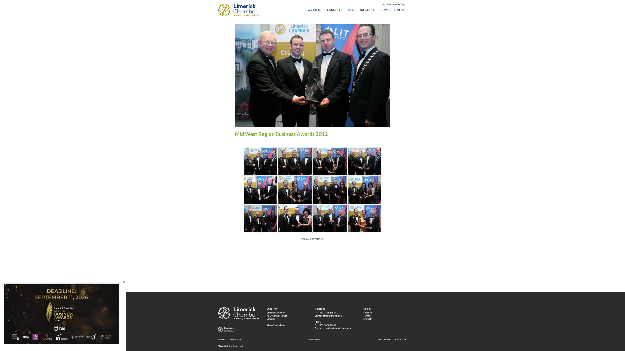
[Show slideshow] (312, 239)
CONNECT (334, 9)
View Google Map (276, 325)
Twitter (367, 315)
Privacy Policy (314, 339)
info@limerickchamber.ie (329, 315)
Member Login (399, 4)
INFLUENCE (367, 9)
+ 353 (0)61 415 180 (328, 312)
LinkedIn (367, 318)
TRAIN (350, 9)
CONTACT (400, 9)
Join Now (386, 4)
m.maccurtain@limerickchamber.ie (334, 328)
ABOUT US (315, 9)
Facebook (368, 312)
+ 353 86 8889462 (327, 325)
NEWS (385, 9)
